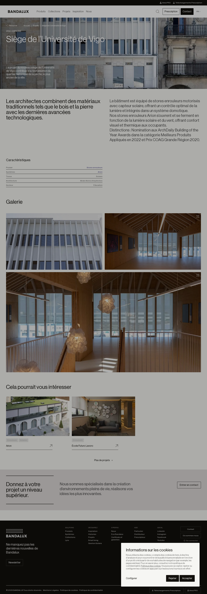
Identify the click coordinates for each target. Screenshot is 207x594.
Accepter (187, 578)
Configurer (131, 578)
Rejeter (172, 578)
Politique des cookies (151, 566)
